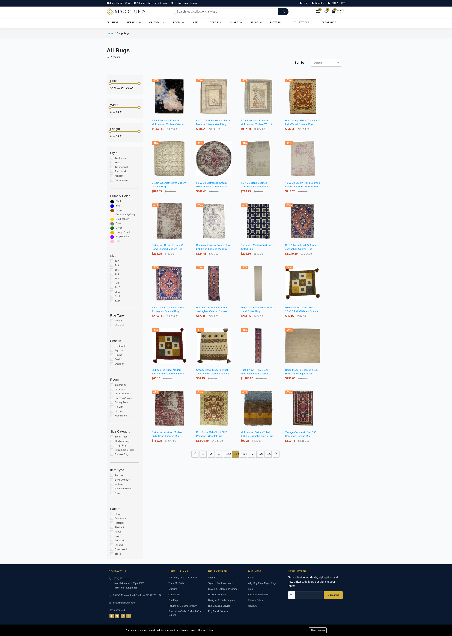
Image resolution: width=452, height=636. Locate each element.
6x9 (117, 283)
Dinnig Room (122, 402)
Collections (301, 22)
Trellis (118, 553)
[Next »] (276, 454)
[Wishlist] (187, 84)
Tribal (118, 162)
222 (269, 453)
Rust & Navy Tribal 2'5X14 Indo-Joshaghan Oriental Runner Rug (255, 373)
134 (244, 453)
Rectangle (120, 346)
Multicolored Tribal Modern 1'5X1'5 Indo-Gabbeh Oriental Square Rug (168, 373)
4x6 (117, 274)
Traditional (120, 158)
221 (261, 453)
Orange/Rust (122, 232)
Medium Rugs (122, 441)
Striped (119, 544)
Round (118, 354)
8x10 (117, 291)
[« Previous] (194, 454)
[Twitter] (117, 616)
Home (110, 33)
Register (319, 3)
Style (254, 22)
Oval (117, 359)
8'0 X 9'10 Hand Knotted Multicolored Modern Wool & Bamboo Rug (256, 124)
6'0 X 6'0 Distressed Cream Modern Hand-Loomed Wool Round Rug (212, 186)
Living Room (122, 393)
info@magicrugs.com (124, 602)
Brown (119, 210)
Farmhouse (121, 180)
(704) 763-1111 (121, 578)
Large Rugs (121, 445)
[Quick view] (187, 80)
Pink (117, 240)
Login (305, 3)
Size (195, 22)
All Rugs (112, 22)
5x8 (117, 278)
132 (228, 453)
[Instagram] (123, 616)
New (117, 493)
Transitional (121, 166)
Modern (119, 175)
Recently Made (123, 488)
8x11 (117, 296)
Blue (117, 205)
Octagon (119, 363)
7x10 (117, 287)
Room (177, 22)
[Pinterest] (128, 616)
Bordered (120, 540)
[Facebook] (111, 616)
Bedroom (120, 389)
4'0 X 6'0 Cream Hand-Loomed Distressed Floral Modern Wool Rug (302, 186)
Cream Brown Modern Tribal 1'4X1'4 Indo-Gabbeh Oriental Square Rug (213, 373)
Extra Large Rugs (124, 449)
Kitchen (119, 411)
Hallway (119, 406)
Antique (119, 475)
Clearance (329, 22)
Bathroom (120, 384)
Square (119, 350)
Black (118, 201)
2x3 (117, 265)
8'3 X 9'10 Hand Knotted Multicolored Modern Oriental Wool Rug (168, 124)
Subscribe (333, 595)
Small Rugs (121, 436)
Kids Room (121, 415)
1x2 (117, 260)
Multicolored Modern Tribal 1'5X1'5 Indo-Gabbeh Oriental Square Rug (302, 311)
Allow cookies (318, 630)
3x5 (117, 269)
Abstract (119, 527)
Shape (234, 22)
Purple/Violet (122, 236)
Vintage (119, 484)
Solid (117, 536)
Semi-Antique (122, 479)
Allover (118, 531)
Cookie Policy (205, 630)
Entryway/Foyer (123, 398)
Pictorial (119, 522)
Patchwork (120, 171)
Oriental (155, 22)
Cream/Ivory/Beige (125, 214)
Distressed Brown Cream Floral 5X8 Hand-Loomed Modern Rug (213, 249)
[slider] (110, 83)
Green (119, 227)
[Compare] (187, 89)
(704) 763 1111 (337, 3)
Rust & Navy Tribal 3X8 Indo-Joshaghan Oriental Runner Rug (212, 311)
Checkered (121, 549)
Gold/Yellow (122, 218)
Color (214, 22)
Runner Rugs (122, 454)
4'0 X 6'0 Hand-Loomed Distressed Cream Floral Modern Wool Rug (254, 186)
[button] (338, 11)
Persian (132, 22)
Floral (118, 514)
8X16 (118, 300)
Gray (118, 223)
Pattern (276, 22)
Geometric (120, 518)
